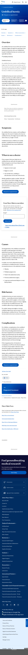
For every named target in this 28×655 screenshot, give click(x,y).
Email (5, 213)
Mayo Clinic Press (15, 412)
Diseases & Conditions (8, 7)
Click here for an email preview (14, 210)
